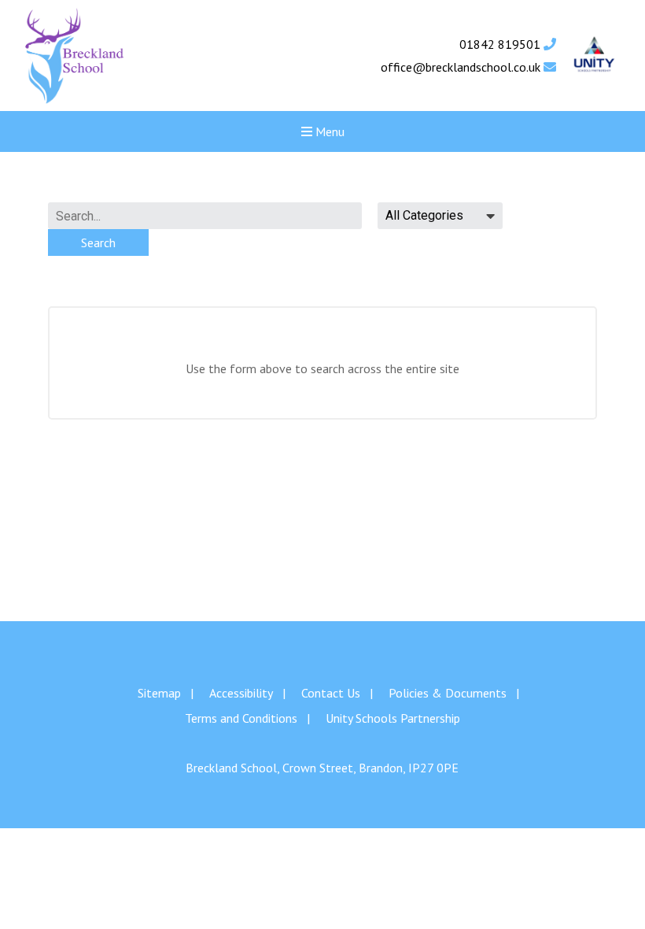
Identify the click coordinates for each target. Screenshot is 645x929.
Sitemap (159, 693)
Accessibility (241, 693)
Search (98, 242)
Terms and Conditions (241, 718)
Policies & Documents (448, 693)
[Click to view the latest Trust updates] (594, 55)
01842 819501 (501, 44)
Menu (328, 131)
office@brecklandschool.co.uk (462, 67)
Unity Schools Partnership (393, 718)
